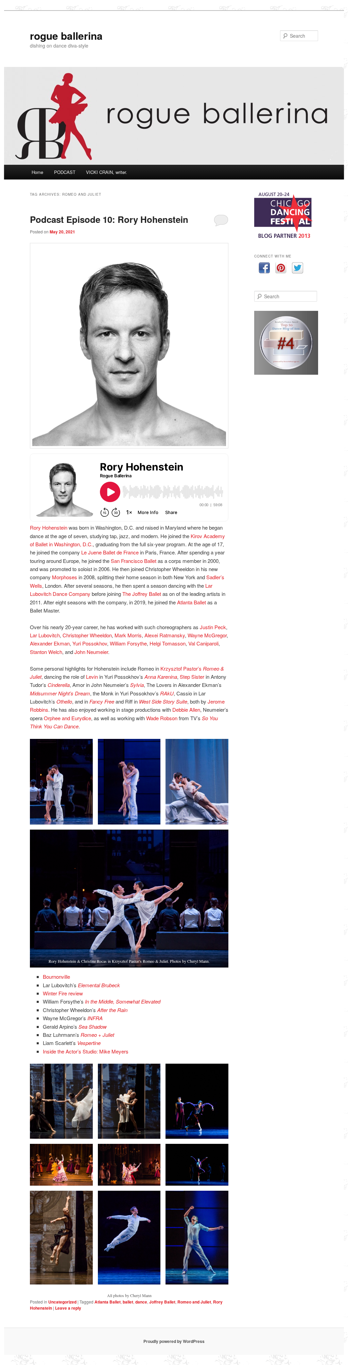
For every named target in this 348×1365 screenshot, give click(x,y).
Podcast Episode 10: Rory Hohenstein (109, 219)
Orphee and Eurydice (67, 718)
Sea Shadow (93, 1026)
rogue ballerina (66, 35)
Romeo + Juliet (97, 1034)
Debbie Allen (186, 709)
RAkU (167, 693)
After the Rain (112, 1009)
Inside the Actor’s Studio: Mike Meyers (85, 1051)
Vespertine (89, 1042)
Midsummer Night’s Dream (60, 693)
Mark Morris (128, 635)
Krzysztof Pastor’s (181, 668)
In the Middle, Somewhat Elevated (122, 1001)
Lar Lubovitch (45, 635)
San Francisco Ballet (133, 560)
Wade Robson (161, 718)
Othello (64, 701)
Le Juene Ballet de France (110, 552)
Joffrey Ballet (162, 1302)
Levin (92, 676)
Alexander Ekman (50, 643)
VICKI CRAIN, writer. (106, 172)
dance (141, 1302)
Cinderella (59, 684)
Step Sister (192, 676)
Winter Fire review (63, 993)
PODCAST (64, 172)
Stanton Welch (46, 651)
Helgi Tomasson (168, 643)
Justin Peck (213, 627)
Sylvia (137, 684)
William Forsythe (128, 643)
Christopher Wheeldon (87, 635)
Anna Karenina (160, 676)
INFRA (95, 1018)
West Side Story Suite (163, 701)
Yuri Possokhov (89, 643)
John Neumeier (91, 651)
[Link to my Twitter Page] (297, 269)
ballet (128, 1302)
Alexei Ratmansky (164, 635)
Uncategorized (62, 1302)
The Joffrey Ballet (141, 593)
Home (37, 172)
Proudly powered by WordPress (174, 1341)
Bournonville (56, 976)
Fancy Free (101, 701)
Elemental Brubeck (99, 985)
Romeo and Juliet (194, 1302)
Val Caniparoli (203, 643)
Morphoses (64, 577)
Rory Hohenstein (48, 527)
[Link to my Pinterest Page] (280, 269)
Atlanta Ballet (191, 602)
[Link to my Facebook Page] (264, 269)
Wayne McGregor (207, 635)
